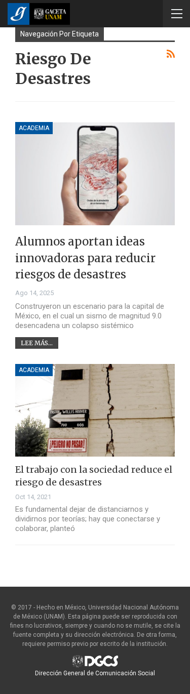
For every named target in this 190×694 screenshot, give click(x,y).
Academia (34, 128)
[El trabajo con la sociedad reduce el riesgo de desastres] (95, 410)
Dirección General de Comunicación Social (95, 673)
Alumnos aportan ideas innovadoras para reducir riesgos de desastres (85, 257)
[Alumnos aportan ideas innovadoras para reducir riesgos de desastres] (95, 174)
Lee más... (37, 343)
